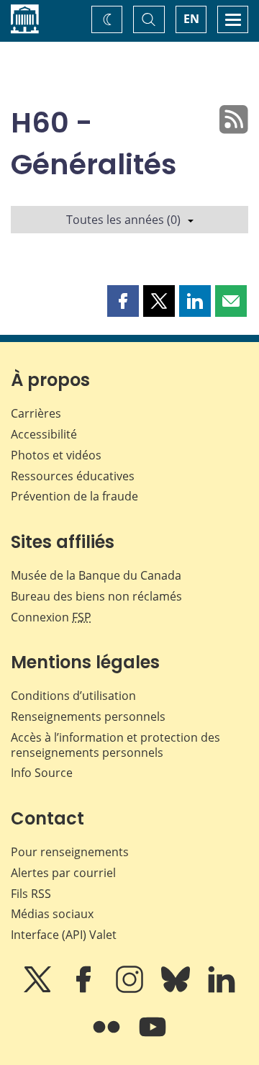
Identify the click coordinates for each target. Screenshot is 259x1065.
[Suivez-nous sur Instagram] (131, 989)
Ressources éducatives (73, 476)
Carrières (36, 413)
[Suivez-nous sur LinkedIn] (221, 989)
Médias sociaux (52, 914)
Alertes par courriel (63, 873)
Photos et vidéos (56, 455)
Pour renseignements (70, 852)
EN (191, 19)
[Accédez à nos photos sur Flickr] (108, 1037)
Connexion (51, 617)
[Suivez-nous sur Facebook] (85, 989)
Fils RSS (31, 894)
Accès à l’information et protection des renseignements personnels (115, 744)
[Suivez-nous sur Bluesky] (177, 989)
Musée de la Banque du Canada (96, 575)
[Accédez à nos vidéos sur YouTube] (152, 1037)
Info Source (42, 773)
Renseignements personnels (88, 716)
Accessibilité (44, 434)
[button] (123, 301)
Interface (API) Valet (64, 935)
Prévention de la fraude (74, 496)
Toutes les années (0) (123, 220)
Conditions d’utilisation (73, 696)
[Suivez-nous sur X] (39, 989)
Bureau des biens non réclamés (96, 596)
